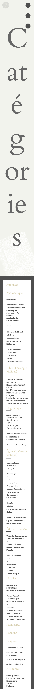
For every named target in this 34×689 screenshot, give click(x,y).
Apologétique (14, 293)
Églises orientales (14, 349)
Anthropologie (13, 415)
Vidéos (9, 683)
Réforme (10, 607)
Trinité (9, 423)
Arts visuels (11, 564)
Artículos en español (15, 659)
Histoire (11, 578)
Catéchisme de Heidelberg (16, 445)
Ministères (11, 466)
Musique (10, 570)
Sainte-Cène (13, 483)
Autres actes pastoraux (16, 489)
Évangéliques (12, 352)
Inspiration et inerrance (17, 398)
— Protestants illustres (16, 619)
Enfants (10, 503)
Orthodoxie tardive (14, 616)
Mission (9, 315)
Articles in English (14, 664)
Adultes (10, 506)
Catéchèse (11, 497)
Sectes (9, 358)
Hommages (13, 625)
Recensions (11, 681)
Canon (9, 387)
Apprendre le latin (14, 648)
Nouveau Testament (15, 401)
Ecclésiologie (12, 463)
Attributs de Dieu (14, 417)
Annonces (12, 285)
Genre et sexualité (14, 555)
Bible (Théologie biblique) (16, 370)
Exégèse (10, 395)
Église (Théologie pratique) (17, 453)
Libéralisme (11, 355)
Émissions (10, 686)
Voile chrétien (12, 486)
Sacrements (11, 477)
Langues (11, 641)
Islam (9, 326)
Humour (11, 633)
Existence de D (12, 332)
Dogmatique (13, 408)
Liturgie (10, 468)
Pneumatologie (13, 428)
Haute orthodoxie (14, 613)
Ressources (12, 669)
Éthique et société (16, 529)
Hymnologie (11, 474)
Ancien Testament (14, 380)
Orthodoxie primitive (15, 610)
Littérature (11, 567)
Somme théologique (14, 596)
